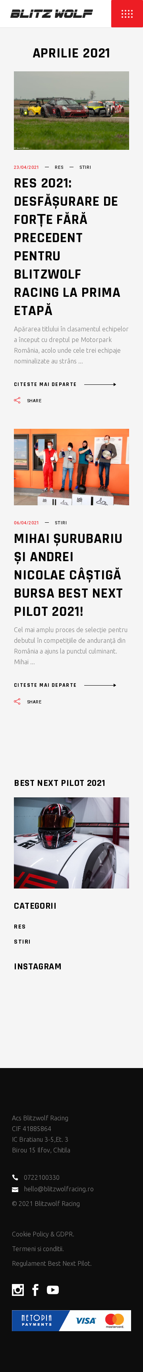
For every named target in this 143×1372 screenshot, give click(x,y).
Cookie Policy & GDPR (42, 1234)
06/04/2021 (26, 523)
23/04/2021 (26, 167)
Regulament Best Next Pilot (51, 1263)
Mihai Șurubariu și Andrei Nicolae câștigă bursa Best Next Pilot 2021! (68, 575)
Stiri (85, 167)
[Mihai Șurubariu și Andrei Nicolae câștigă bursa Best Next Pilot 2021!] (71, 467)
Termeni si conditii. (38, 1248)
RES (59, 167)
